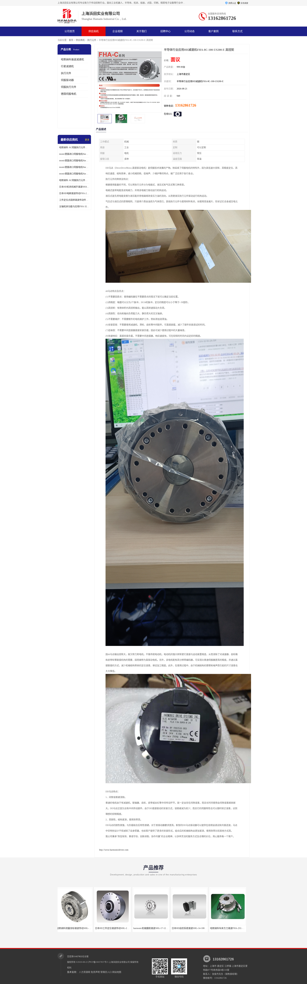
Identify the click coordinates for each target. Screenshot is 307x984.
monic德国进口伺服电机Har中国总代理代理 (74, 160)
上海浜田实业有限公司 (119, 962)
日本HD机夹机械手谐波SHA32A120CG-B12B (74, 187)
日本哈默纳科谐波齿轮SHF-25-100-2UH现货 (233, 928)
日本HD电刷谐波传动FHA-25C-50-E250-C (74, 193)
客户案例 (213, 31)
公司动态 (189, 31)
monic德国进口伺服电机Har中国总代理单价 (74, 154)
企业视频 (117, 31)
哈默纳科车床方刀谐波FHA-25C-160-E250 (155, 928)
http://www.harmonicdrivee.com (113, 850)
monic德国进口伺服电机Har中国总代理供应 (74, 173)
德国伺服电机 (68, 93)
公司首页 (69, 31)
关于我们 (141, 31)
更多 (87, 140)
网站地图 (116, 972)
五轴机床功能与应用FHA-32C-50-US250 (74, 206)
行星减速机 (67, 66)
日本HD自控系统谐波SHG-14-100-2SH (115, 928)
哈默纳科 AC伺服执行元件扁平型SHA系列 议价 (74, 147)
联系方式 (237, 31)
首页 (71, 40)
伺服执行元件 (68, 87)
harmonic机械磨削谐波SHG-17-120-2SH (77, 928)
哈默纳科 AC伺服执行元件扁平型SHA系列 (74, 180)
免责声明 (95, 972)
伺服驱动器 (67, 80)
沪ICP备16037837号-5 (98, 962)
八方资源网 (84, 972)
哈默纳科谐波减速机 (72, 59)
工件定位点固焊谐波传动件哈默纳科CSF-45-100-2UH (74, 200)
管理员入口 (106, 972)
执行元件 (91, 40)
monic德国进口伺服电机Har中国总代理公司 (74, 167)
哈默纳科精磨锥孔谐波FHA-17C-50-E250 (193, 928)
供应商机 (93, 31)
